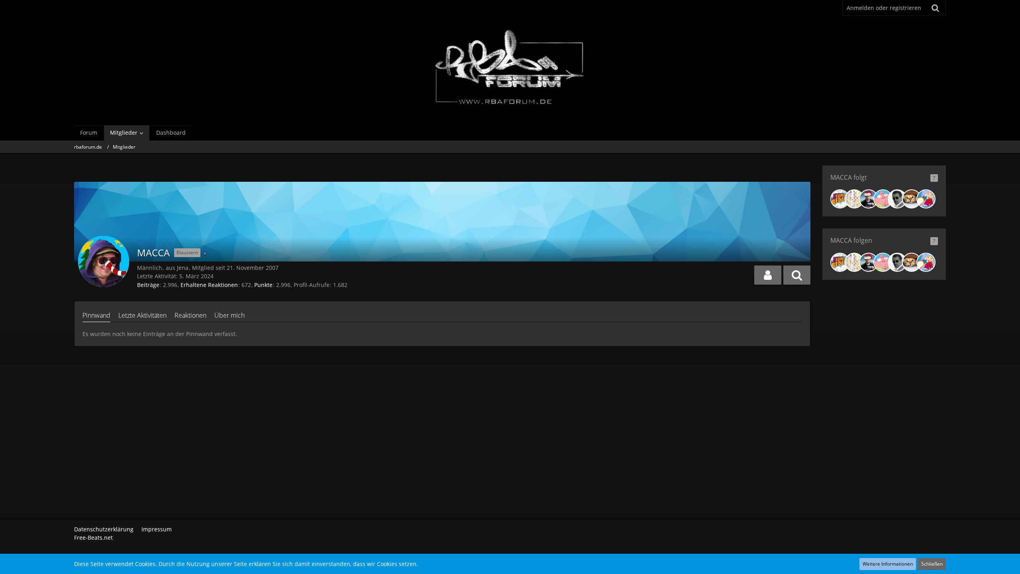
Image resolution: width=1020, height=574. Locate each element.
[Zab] (897, 198)
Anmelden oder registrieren (884, 8)
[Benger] (911, 198)
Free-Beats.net (93, 537)
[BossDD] (839, 198)
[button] (767, 275)
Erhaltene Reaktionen (209, 285)
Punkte (263, 285)
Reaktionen (190, 315)
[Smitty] (926, 198)
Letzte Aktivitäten (142, 315)
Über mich (229, 315)
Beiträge (148, 285)
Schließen (932, 563)
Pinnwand (96, 315)
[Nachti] (882, 198)
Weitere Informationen (888, 563)
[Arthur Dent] (868, 198)
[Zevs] (854, 198)
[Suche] (935, 8)
